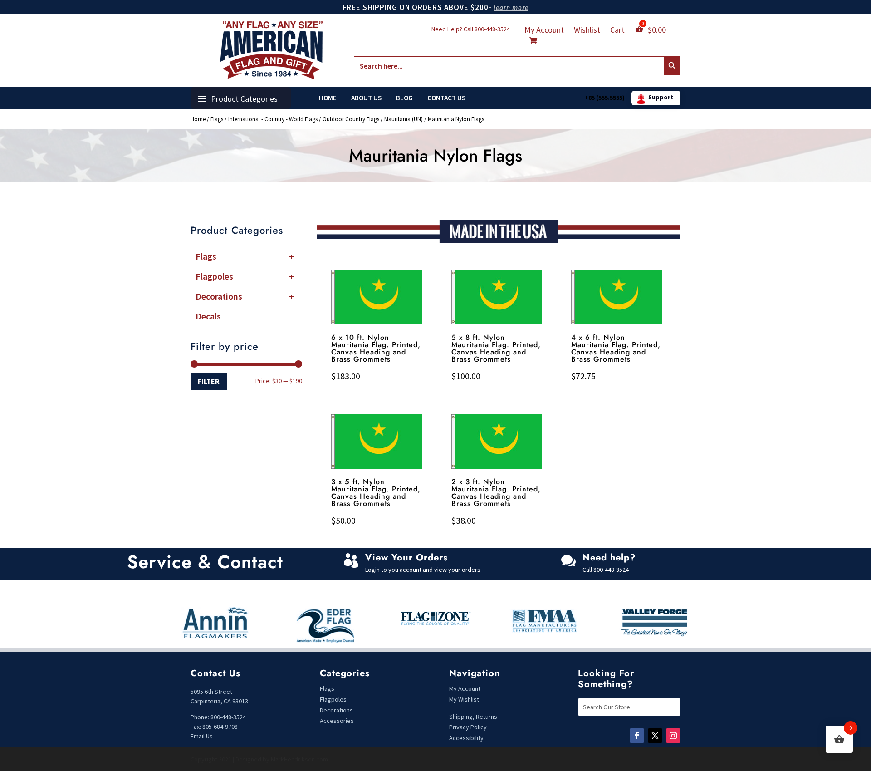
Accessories (337, 721)
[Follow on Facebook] (637, 735)
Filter (209, 381)
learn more (511, 7)
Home (328, 98)
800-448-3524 (492, 29)
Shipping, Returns (473, 716)
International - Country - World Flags (273, 119)
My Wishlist (464, 699)
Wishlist (587, 31)
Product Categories (244, 98)
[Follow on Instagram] (673, 735)
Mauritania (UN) (403, 119)
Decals (208, 316)
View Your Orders (406, 557)
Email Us (202, 736)
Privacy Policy (468, 727)
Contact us (446, 98)
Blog (404, 98)
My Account (544, 31)
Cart (617, 31)
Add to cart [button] (376, 395)
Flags (216, 119)
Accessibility (466, 738)
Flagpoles (245, 276)
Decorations (245, 296)
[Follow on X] (655, 735)
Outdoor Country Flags (351, 119)
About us (366, 98)
